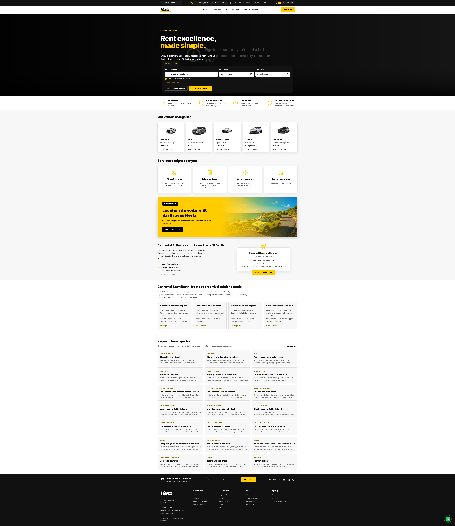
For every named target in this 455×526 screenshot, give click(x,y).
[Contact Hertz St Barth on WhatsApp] (448, 519)
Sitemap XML (292, 346)
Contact (235, 10)
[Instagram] (284, 480)
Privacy (221, 505)
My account (261, 3)
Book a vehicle (198, 495)
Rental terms (223, 501)
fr (284, 3)
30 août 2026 (262, 74)
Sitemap (222, 508)
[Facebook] (280, 480)
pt (292, 3)
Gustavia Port (250, 501)
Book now (288, 10)
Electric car (250, 505)
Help (234, 3)
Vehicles (206, 10)
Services (217, 10)
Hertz (164, 10)
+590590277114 (220, 3)
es (288, 3)
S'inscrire (248, 480)
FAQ (226, 10)
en (279, 3)
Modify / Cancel (245, 3)
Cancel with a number (176, 88)
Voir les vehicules (172, 229)
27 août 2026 (226, 74)
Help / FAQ (223, 495)
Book (196, 10)
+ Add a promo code (172, 83)
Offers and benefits (200, 501)
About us (275, 495)
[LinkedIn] (289, 480)
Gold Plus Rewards (250, 10)
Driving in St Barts (252, 498)
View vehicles (201, 88)
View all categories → (289, 117)
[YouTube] (293, 480)
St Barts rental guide (253, 495)
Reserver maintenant (263, 272)
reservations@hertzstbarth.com (172, 510)
